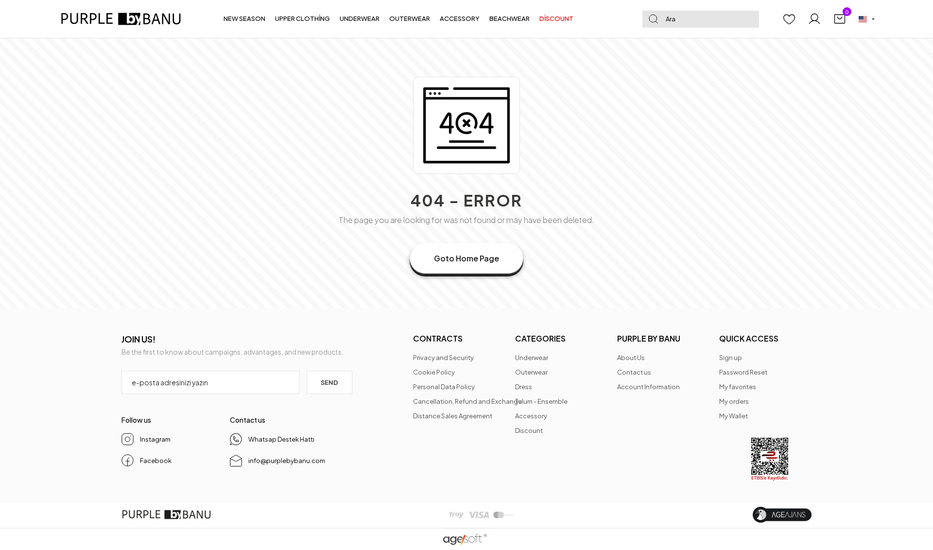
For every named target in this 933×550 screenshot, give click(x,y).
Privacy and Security (443, 357)
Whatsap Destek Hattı (281, 439)
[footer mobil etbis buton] (769, 459)
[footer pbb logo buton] (166, 515)
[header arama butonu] (653, 19)
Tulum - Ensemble (541, 401)
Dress (523, 387)
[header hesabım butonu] (814, 19)
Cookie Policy (434, 372)
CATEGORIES (540, 338)
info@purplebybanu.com (286, 460)
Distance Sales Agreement (452, 416)
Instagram (155, 439)
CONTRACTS (438, 338)
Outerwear (531, 372)
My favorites (737, 387)
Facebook (156, 460)
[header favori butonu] (789, 19)
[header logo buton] (124, 19)
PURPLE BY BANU (648, 338)
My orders (734, 401)
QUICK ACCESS (748, 338)
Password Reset (743, 372)
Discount (529, 430)
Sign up (730, 357)
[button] (244, 19)
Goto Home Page (466, 258)
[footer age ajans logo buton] (782, 515)
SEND (329, 382)
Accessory (531, 416)
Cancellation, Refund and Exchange (467, 401)
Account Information (648, 387)
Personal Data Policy (444, 387)
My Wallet (733, 416)
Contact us (634, 372)
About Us (631, 357)
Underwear (531, 357)
